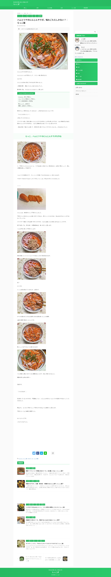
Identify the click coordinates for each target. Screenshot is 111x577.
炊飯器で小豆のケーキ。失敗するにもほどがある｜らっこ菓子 (43, 520)
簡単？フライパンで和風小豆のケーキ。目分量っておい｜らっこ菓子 (44, 471)
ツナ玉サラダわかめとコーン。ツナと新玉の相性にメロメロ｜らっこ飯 (45, 507)
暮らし (25, 7)
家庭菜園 (86, 7)
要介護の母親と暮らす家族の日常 (55, 570)
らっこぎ (16, 4)
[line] (45, 453)
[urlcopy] (52, 453)
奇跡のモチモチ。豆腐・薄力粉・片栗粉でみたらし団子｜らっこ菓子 (44, 483)
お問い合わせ (79, 87)
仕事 (37, 7)
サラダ (29, 458)
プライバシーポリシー (81, 90)
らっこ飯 (74, 7)
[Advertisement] (30, 436)
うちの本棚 (49, 7)
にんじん (21, 458)
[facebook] (37, 453)
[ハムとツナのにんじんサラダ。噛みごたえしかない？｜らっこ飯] (41, 453)
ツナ (32, 458)
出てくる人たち (79, 56)
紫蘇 (37, 458)
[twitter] (33, 453)
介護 (62, 7)
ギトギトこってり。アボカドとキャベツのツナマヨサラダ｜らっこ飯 (44, 543)
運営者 (77, 94)
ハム (35, 458)
